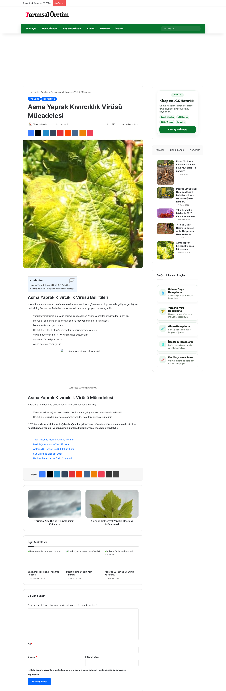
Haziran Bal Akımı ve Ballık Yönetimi (52, 458)
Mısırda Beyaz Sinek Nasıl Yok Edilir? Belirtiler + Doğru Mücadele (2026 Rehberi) (186, 195)
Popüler (159, 149)
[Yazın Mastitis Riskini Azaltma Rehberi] (45, 559)
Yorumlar (195, 149)
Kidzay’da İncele (177, 129)
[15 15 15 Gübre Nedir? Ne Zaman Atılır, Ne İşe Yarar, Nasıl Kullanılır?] (165, 228)
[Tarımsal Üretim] (47, 15)
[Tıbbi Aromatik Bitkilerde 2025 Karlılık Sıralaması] (165, 213)
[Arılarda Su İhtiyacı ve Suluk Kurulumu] (122, 559)
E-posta (32, 657)
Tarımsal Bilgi (49, 99)
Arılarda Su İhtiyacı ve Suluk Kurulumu (54, 449)
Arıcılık (91, 28)
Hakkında (105, 28)
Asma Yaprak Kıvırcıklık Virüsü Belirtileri (51, 285)
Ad (30, 644)
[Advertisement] (113, 59)
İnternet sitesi (92, 657)
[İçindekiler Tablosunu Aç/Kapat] (70, 280)
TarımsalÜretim (40, 124)
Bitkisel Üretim (49, 28)
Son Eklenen (177, 149)
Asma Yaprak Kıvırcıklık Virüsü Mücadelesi (53, 288)
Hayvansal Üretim (72, 28)
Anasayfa (34, 92)
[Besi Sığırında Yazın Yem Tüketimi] (83, 559)
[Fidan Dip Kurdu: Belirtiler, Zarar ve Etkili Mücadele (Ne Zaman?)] (165, 172)
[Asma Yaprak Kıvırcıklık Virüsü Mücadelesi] (165, 250)
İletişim (119, 28)
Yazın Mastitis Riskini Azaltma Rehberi (53, 439)
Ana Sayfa (31, 28)
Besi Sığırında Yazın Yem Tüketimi (51, 444)
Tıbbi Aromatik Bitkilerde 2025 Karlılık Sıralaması (185, 213)
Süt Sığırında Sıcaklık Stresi (48, 453)
